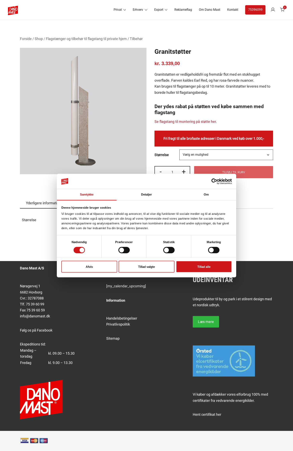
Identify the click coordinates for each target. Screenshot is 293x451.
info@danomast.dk (35, 316)
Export (158, 10)
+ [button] (184, 171)
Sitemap (113, 338)
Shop (39, 39)
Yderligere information (43, 203)
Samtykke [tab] (87, 194)
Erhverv (138, 10)
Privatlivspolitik (118, 324)
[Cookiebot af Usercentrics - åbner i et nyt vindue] (214, 181)
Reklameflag (183, 10)
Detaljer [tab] (146, 194)
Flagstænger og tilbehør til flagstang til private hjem (86, 39)
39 (33, 304)
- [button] (161, 171)
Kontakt (232, 10)
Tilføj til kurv (233, 172)
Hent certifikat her (207, 414)
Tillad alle (203, 266)
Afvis (89, 266)
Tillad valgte (146, 266)
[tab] (43, 203)
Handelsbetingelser (121, 318)
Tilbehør (136, 39)
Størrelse (161, 155)
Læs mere (206, 322)
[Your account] (272, 10)
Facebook (44, 330)
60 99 (39, 304)
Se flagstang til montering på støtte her (185, 121)
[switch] (124, 250)
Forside (26, 39)
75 (28, 304)
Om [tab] (206, 194)
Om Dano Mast (209, 10)
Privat (118, 10)
